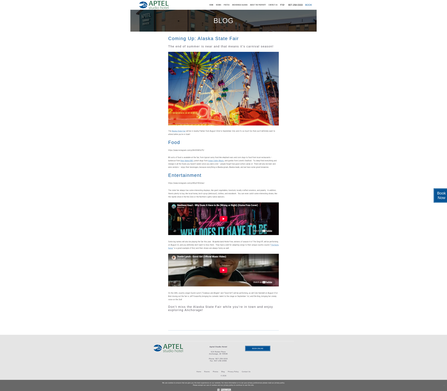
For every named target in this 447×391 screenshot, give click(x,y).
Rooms (218, 5)
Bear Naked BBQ (187, 161)
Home (211, 5)
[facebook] (281, 5)
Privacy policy (226, 390)
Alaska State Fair (179, 131)
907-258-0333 (295, 5)
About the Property (258, 5)
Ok (218, 390)
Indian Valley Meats (216, 161)
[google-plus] (283, 5)
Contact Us (273, 5)
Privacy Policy (233, 372)
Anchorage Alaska (239, 5)
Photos (227, 5)
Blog (223, 372)
